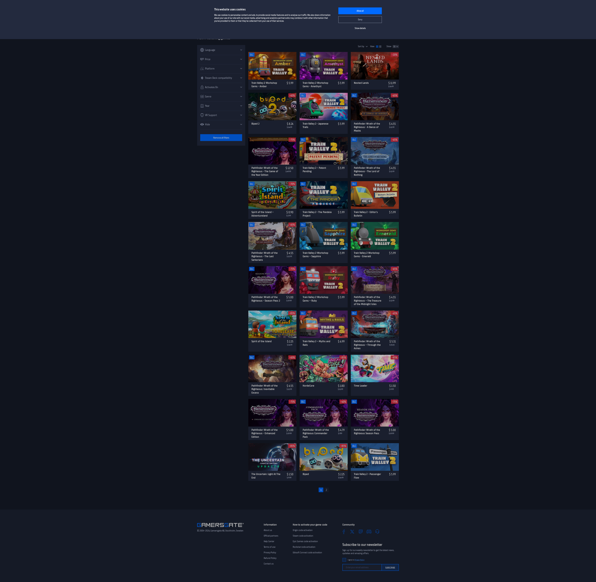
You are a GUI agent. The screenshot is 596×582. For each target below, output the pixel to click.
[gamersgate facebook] (344, 531)
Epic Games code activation (305, 541)
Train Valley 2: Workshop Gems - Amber (264, 84)
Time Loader (360, 385)
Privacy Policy (270, 552)
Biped (306, 474)
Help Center (269, 541)
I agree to (356, 560)
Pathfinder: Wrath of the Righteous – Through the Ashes (367, 345)
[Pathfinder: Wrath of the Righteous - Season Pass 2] (272, 280)
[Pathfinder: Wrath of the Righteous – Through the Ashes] (375, 324)
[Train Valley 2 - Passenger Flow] (375, 457)
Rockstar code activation (304, 546)
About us (268, 530)
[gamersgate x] (352, 531)
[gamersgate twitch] (360, 531)
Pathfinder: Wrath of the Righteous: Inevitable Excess (264, 389)
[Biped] (324, 457)
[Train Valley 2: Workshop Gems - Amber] (272, 66)
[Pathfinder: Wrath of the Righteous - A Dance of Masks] (375, 106)
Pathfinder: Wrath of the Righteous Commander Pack (316, 433)
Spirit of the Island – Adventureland (262, 213)
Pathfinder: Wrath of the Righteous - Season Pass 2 (265, 298)
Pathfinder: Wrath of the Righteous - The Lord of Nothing (367, 171)
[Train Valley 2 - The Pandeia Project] (324, 195)
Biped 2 (255, 123)
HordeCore (308, 385)
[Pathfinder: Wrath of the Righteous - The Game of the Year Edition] (272, 151)
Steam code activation (303, 535)
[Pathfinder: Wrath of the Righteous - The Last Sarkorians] (272, 236)
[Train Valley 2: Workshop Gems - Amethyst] (324, 66)
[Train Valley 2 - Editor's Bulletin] (375, 195)
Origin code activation (303, 530)
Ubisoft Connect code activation (307, 552)
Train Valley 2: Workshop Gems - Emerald (366, 254)
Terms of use (269, 546)
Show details (360, 28)
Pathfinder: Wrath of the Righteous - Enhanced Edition (264, 433)
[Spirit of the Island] (272, 324)
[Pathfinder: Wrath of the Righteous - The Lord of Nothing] (375, 151)
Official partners (271, 535)
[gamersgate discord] (369, 531)
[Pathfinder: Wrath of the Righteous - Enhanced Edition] (272, 413)
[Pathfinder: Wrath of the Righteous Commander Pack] (324, 413)
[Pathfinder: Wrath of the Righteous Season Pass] (375, 413)
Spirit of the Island (261, 341)
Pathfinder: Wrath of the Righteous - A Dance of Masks (367, 127)
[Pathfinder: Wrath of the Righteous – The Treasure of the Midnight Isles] (375, 280)
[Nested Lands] (375, 66)
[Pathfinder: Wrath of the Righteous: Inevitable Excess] (272, 368)
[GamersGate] (220, 527)
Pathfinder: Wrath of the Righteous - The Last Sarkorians (264, 256)
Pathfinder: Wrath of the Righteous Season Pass (367, 431)
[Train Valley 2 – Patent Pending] (324, 151)
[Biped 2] (272, 106)
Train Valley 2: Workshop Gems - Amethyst (315, 84)
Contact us (269, 563)
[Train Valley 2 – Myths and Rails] (324, 324)
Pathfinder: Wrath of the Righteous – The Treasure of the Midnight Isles (367, 300)
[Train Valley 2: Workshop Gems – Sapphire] (324, 236)
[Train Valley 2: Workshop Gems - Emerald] (375, 236)
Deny (360, 19)
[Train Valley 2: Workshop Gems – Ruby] (324, 280)
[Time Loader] (375, 368)
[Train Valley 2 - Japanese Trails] (324, 106)
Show (388, 46)
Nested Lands (361, 83)
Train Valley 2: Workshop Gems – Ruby (315, 298)
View (372, 46)
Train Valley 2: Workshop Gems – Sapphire (315, 254)
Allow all (360, 10)
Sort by (361, 46)
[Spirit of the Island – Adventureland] (272, 195)
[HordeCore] (324, 368)
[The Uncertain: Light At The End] (272, 457)
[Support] (377, 531)
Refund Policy (270, 558)
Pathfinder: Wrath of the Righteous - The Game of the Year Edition (264, 171)
